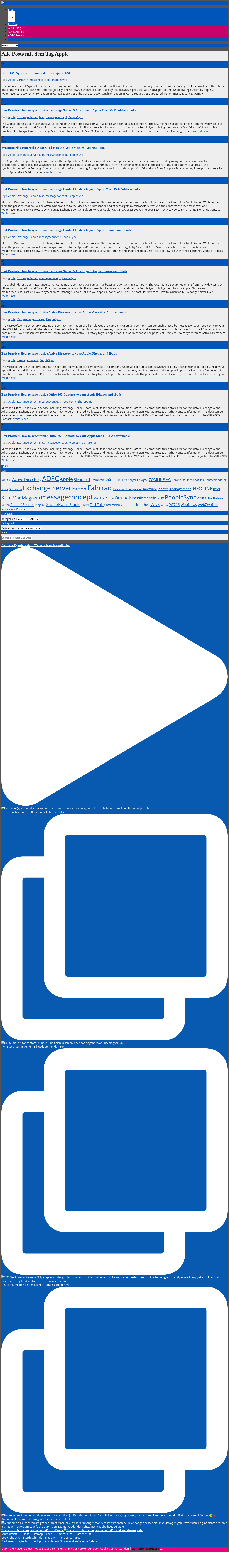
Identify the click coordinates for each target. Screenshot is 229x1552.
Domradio (15, 489)
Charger (131, 480)
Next (9, 466)
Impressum (65, 1534)
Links (26, 1534)
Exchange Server (27, 117)
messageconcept (40, 80)
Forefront (119, 489)
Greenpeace (133, 489)
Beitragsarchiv (10, 528)
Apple (11, 80)
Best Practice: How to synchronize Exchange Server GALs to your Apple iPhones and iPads (64, 271)
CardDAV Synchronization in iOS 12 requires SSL (36, 73)
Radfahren (216, 498)
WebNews (189, 504)
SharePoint (85, 401)
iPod (216, 489)
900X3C (6, 480)
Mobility (99, 498)
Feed (49, 1534)
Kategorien (8, 519)
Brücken (111, 479)
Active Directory (26, 479)
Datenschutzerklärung (148, 1549)
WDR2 (165, 505)
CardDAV (22, 80)
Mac (41, 117)
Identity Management (174, 489)
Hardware (149, 489)
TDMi (85, 505)
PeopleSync (59, 80)
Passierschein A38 (148, 498)
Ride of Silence (22, 504)
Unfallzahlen (112, 505)
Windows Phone (13, 509)
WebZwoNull (208, 504)
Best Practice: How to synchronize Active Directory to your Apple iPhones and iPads (59, 353)
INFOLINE (201, 488)
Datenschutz (83, 1534)
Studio (74, 504)
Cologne (142, 480)
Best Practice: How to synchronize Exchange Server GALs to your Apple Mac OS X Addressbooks (68, 110)
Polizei (202, 498)
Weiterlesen (200, 131)
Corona (176, 480)
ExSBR (79, 488)
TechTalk (97, 504)
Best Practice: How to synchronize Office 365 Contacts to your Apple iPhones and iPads (61, 394)
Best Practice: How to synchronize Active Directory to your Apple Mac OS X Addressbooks (63, 312)
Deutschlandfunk (193, 480)
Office (109, 498)
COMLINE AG (160, 479)
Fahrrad (99, 487)
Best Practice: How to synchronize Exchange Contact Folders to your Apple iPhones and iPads (66, 230)
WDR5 (174, 504)
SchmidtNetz (9, 1534)
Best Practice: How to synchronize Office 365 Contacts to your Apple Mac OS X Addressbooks (65, 436)
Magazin (31, 497)
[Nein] (161, 1549)
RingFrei (40, 505)
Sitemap (38, 1534)
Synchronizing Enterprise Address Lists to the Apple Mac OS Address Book (53, 147)
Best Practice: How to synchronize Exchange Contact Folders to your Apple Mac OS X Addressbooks (70, 189)
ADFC (50, 478)
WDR (155, 504)
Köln (6, 497)
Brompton (97, 480)
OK (133, 1549)
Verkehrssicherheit (135, 504)
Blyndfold (82, 479)
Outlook (123, 498)
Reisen (5, 505)
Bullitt (122, 480)
